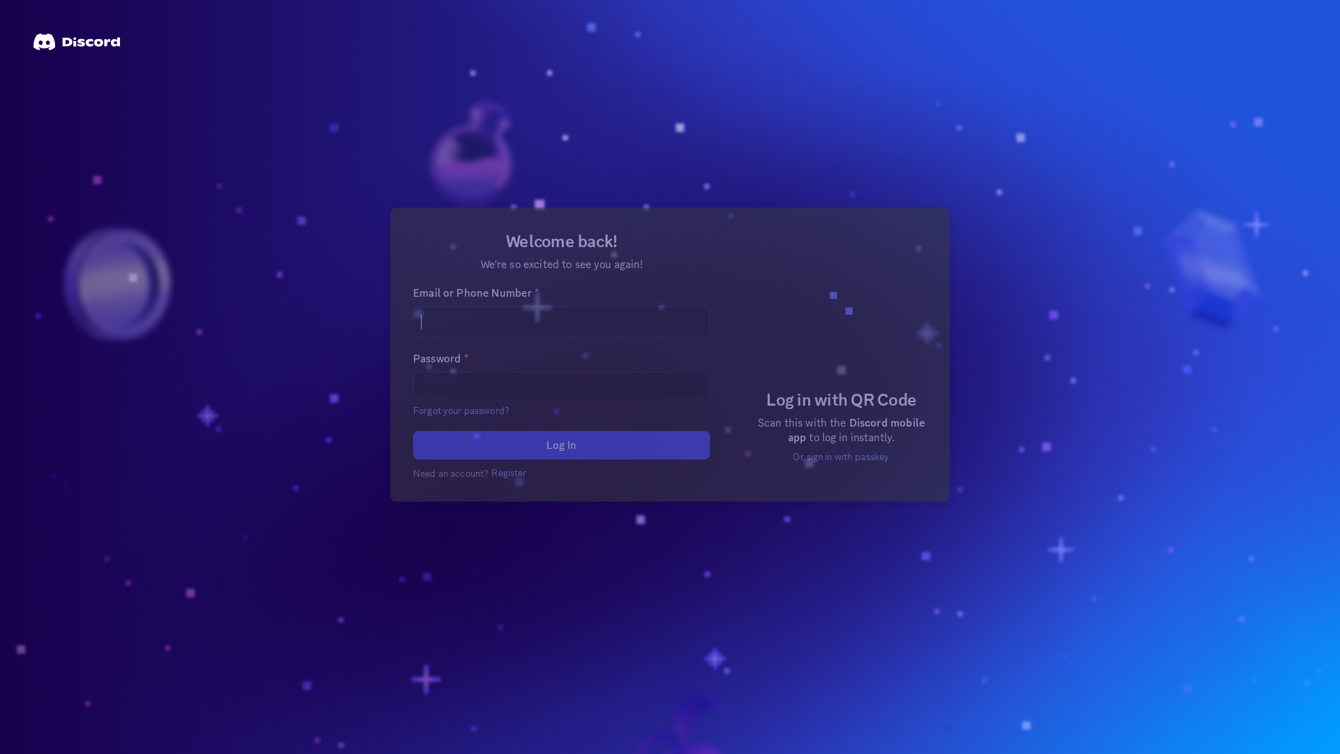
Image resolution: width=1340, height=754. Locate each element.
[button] (466, 431)
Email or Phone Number (480, 317)
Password (445, 381)
